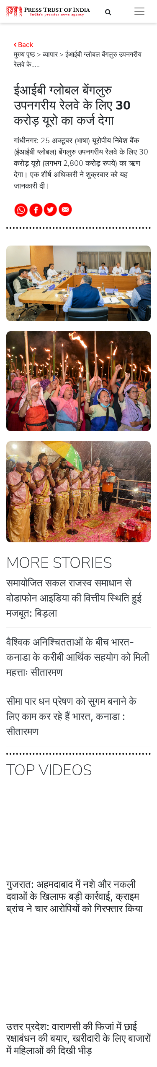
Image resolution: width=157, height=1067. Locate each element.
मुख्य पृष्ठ (24, 54)
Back (25, 44)
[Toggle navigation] (139, 11)
